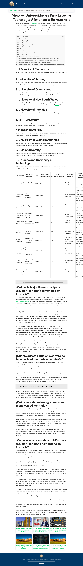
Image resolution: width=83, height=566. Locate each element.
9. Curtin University (22, 55)
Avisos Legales (31, 561)
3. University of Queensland (24, 43)
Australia (15, 10)
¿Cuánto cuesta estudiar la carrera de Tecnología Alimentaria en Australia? (37, 60)
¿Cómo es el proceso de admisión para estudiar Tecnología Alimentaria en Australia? (40, 64)
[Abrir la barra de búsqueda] (73, 4)
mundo (57, 105)
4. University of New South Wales (26, 45)
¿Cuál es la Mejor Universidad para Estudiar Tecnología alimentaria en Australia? (39, 58)
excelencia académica (22, 301)
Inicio (61, 4)
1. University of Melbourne (24, 39)
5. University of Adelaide (23, 47)
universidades (33, 23)
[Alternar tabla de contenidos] (62, 37)
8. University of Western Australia (26, 53)
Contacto (67, 4)
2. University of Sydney (23, 41)
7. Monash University (22, 51)
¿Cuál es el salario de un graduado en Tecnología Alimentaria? (34, 62)
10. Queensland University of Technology (28, 57)
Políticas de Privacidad (38, 561)
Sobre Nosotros (41, 563)
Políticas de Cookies (47, 561)
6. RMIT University (22, 49)
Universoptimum (22, 4)
